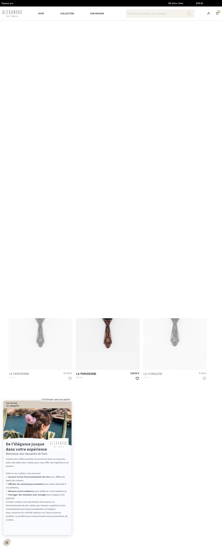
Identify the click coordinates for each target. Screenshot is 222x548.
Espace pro (7, 3)
